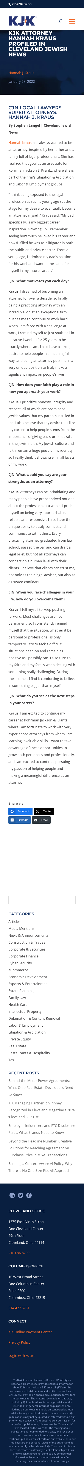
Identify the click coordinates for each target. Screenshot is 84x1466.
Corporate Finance (23, 956)
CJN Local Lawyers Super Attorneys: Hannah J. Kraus (35, 112)
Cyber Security (20, 963)
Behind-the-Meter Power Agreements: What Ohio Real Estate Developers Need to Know (40, 1087)
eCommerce (18, 970)
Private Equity (19, 1039)
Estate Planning (21, 990)
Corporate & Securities (26, 949)
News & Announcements (28, 935)
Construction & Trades (26, 942)
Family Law (17, 997)
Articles (14, 921)
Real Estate (17, 1046)
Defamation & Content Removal (34, 1018)
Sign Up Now (40, 876)
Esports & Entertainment (28, 983)
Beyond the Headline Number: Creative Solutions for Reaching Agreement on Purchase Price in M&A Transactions (40, 1148)
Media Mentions (21, 928)
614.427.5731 (19, 1308)
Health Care (18, 1004)
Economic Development (27, 977)
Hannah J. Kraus (21, 72)
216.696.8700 (19, 1253)
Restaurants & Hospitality (29, 1053)
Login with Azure (21, 1355)
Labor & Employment (25, 1025)
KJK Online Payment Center (30, 1332)
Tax (11, 1060)
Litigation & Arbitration (27, 1032)
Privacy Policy (19, 1342)
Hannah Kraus (20, 142)
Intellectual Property (25, 1011)
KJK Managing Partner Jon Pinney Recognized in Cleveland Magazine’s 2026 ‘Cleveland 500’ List (41, 1110)
